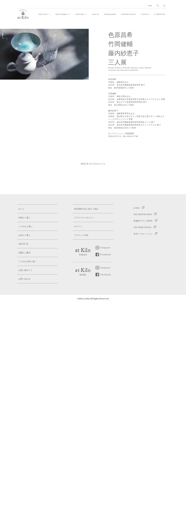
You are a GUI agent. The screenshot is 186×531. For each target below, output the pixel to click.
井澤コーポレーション (142, 233)
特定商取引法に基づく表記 (86, 208)
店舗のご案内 (24, 252)
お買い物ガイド (25, 270)
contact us (145, 14)
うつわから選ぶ (25, 226)
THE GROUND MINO (142, 214)
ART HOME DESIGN (142, 227)
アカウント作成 (81, 235)
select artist (43, 14)
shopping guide (110, 14)
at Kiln (136, 208)
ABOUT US (23, 243)
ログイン (78, 226)
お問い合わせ (24, 278)
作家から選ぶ (24, 217)
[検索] (157, 5)
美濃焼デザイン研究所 (142, 220)
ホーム (21, 208)
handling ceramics (128, 14)
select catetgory (61, 14)
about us (95, 14)
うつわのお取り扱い (27, 261)
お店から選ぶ (24, 235)
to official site (159, 14)
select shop (80, 14)
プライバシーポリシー (84, 217)
